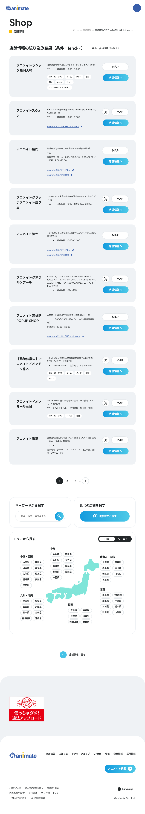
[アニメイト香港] (72, 446)
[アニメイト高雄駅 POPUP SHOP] (72, 325)
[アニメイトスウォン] (72, 118)
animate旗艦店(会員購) (58, 175)
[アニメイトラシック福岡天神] (72, 76)
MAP (115, 67)
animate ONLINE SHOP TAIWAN (63, 336)
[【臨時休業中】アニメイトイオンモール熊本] (72, 368)
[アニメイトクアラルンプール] (72, 285)
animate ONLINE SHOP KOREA (63, 126)
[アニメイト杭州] (72, 244)
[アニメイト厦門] (72, 162)
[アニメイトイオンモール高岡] (72, 408)
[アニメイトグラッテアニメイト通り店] (72, 204)
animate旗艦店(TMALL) (59, 170)
